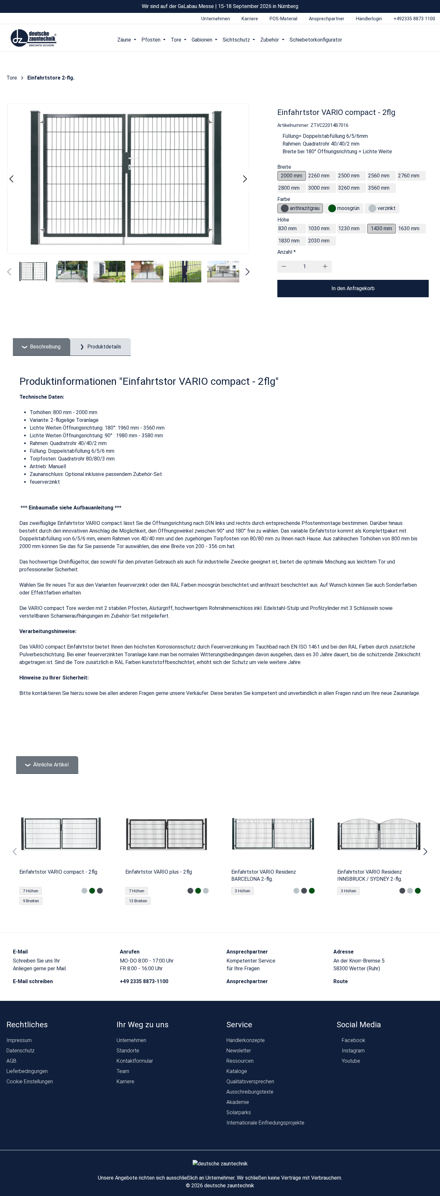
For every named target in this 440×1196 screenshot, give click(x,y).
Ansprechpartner (247, 981)
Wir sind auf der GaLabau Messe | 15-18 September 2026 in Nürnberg (220, 6)
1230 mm (348, 228)
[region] (220, 852)
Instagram (352, 1051)
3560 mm (378, 188)
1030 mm (319, 228)
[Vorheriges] (11, 178)
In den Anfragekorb (353, 288)
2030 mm (319, 241)
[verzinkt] (372, 208)
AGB (11, 1061)
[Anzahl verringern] (284, 267)
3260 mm (348, 188)
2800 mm (289, 188)
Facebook (352, 1040)
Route (341, 981)
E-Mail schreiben (33, 981)
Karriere (125, 1081)
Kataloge (236, 1071)
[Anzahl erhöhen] (325, 267)
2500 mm (348, 176)
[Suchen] (416, 39)
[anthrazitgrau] (285, 208)
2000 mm (291, 176)
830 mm (287, 228)
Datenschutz (20, 1051)
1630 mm (408, 228)
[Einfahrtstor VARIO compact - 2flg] (61, 834)
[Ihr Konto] (403, 39)
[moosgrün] (332, 208)
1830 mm (289, 241)
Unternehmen (131, 1040)
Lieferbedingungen (27, 1071)
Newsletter (238, 1051)
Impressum (19, 1040)
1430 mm (381, 228)
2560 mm (378, 176)
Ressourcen (239, 1061)
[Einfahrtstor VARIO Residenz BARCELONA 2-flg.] (273, 834)
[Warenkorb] (428, 39)
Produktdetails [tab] (103, 347)
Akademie (237, 1102)
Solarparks (238, 1112)
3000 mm (319, 188)
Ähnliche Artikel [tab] (50, 765)
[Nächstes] (245, 178)
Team (123, 1071)
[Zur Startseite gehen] (33, 38)
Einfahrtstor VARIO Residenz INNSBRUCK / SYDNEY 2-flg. (369, 875)
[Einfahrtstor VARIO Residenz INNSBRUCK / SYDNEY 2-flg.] (379, 834)
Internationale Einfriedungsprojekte (265, 1123)
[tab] (41, 347)
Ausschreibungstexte (249, 1092)
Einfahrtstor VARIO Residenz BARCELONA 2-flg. (263, 875)
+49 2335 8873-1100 (144, 981)
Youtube (350, 1061)
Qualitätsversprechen (250, 1081)
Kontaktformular (135, 1061)
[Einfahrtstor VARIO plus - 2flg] (167, 834)
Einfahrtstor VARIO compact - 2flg (58, 872)
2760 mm (408, 176)
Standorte (128, 1051)
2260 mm (319, 176)
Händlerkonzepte (245, 1040)
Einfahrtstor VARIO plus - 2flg (158, 872)
